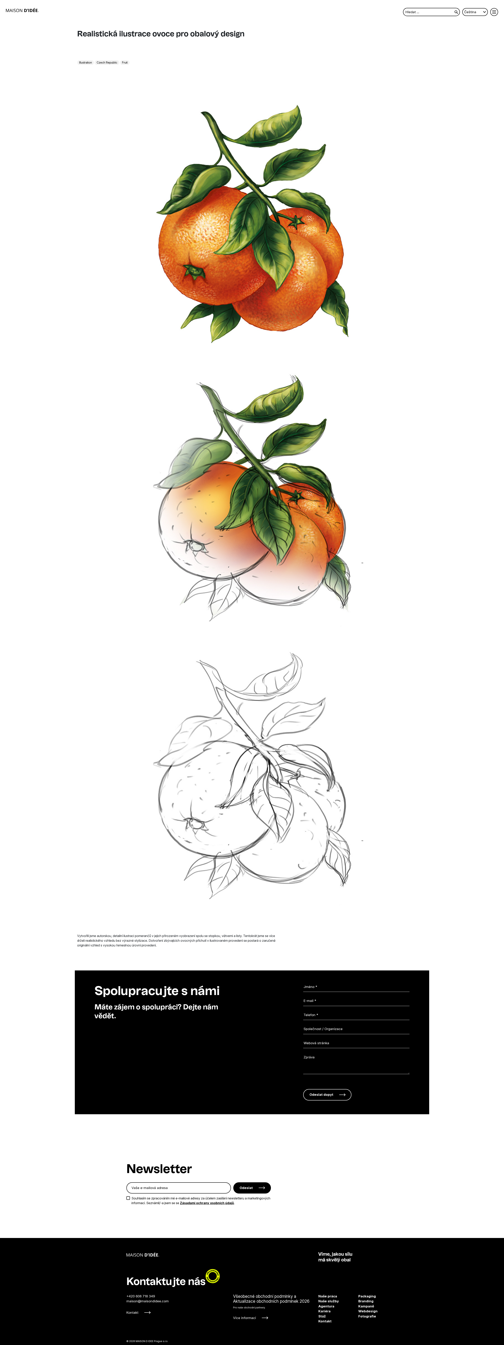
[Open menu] (494, 12)
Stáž (322, 1316)
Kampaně (362, 1306)
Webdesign (362, 1311)
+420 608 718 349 (140, 1296)
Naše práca (327, 1296)
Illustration (85, 62)
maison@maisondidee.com (147, 1301)
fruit (125, 62)
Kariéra (324, 1311)
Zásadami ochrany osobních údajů (207, 1203)
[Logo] (22, 10)
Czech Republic (107, 62)
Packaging (362, 1296)
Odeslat (246, 1188)
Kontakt (132, 1313)
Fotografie (362, 1316)
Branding (362, 1301)
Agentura (326, 1306)
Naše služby (328, 1301)
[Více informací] (271, 1307)
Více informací (244, 1318)
